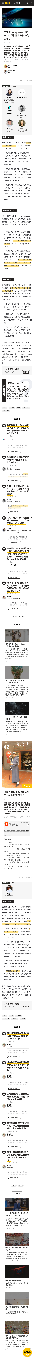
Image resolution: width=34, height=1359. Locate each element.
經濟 (5, 408)
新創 (12, 1016)
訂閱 (7, 3)
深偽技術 (6, 411)
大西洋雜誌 (25, 149)
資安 (19, 408)
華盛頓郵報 (17, 181)
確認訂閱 (26, 372)
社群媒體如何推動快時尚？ (14, 1280)
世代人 (23, 1019)
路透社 (23, 266)
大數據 (12, 408)
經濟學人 (8, 181)
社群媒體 (19, 1016)
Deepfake (26, 408)
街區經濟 (15, 1019)
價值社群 (6, 1019)
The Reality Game (12, 149)
